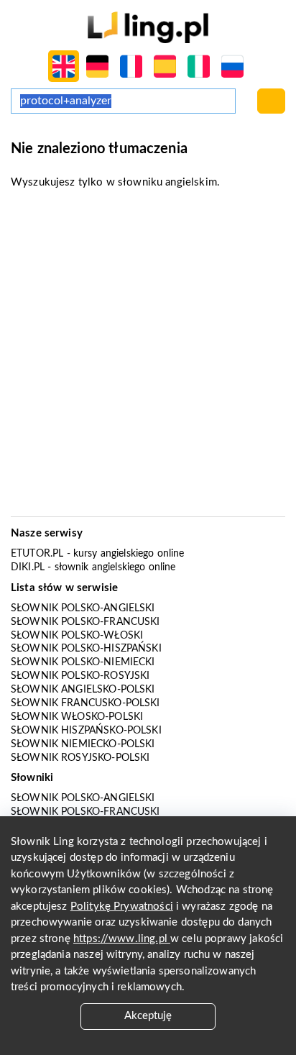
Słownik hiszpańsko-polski (86, 731)
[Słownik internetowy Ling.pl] (148, 27)
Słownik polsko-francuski (85, 622)
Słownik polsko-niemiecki (83, 662)
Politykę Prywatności (121, 906)
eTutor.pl (37, 554)
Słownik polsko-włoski (77, 636)
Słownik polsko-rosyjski (80, 676)
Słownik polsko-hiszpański (86, 649)
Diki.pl (28, 567)
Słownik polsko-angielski (83, 608)
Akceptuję (148, 1015)
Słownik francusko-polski (85, 703)
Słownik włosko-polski (77, 717)
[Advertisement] (148, 357)
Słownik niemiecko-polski (83, 744)
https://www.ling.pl (121, 938)
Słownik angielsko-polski (83, 690)
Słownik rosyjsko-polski (80, 758)
